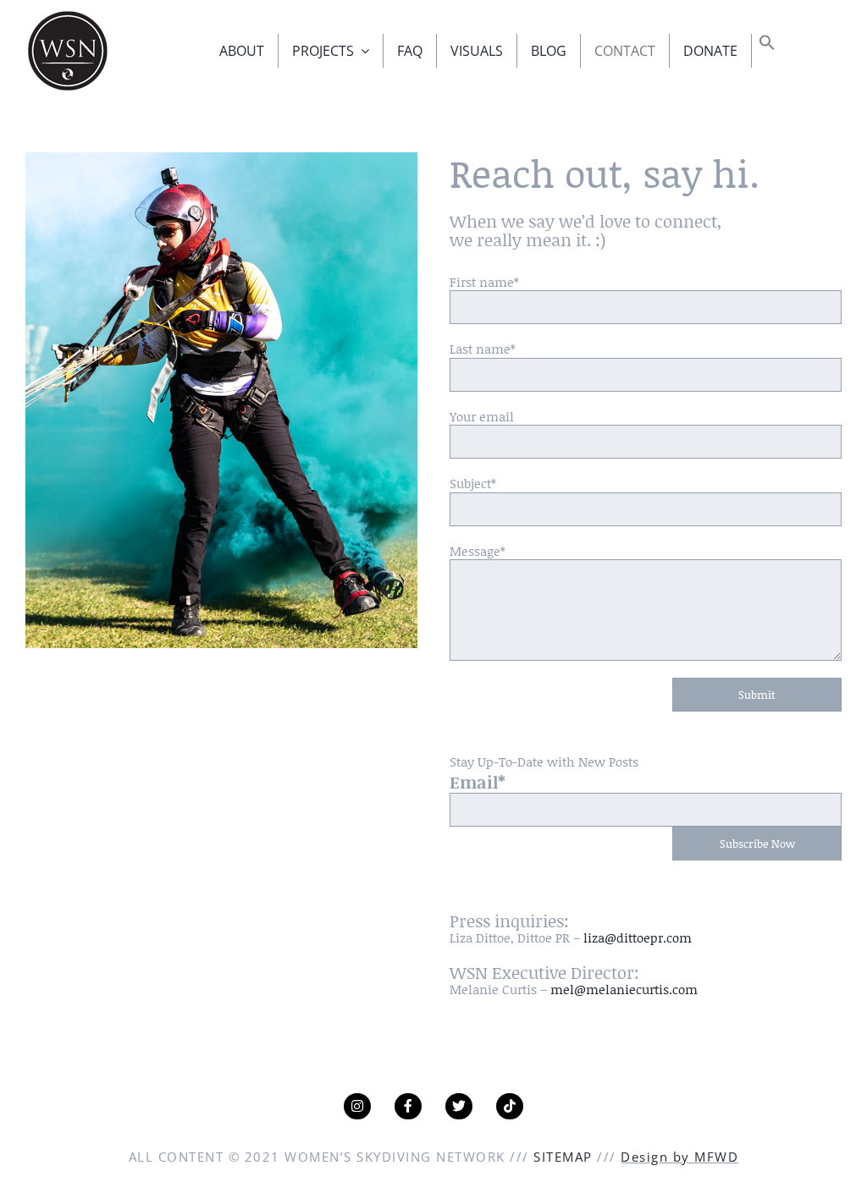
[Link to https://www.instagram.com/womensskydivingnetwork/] (357, 1106)
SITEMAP (563, 1156)
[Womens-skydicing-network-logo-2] (67, 14)
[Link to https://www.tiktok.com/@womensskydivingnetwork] (509, 1106)
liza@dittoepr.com (637, 937)
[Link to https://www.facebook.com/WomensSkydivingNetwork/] (408, 1106)
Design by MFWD (679, 1156)
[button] (767, 45)
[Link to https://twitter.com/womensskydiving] (458, 1106)
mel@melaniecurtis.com (624, 989)
